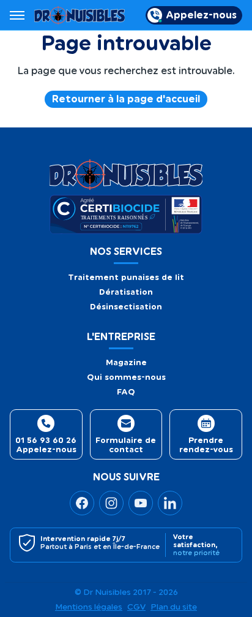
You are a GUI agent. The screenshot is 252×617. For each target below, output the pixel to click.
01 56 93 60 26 (45, 440)
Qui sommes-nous (126, 377)
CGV (136, 607)
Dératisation (126, 292)
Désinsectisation (126, 307)
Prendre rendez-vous (206, 444)
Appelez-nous (201, 15)
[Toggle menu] (17, 15)
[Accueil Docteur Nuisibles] (79, 15)
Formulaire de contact (125, 444)
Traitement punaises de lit (126, 277)
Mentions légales (88, 607)
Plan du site (173, 607)
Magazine (126, 362)
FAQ (126, 392)
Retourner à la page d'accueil (126, 99)
